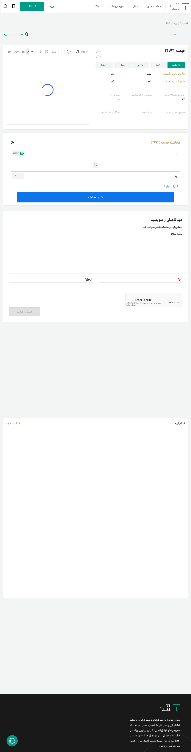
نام (180, 280)
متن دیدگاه (175, 234)
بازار (135, 6)
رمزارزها (176, 23)
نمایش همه (13, 423)
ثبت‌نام (32, 6)
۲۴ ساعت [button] (176, 65)
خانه (183, 23)
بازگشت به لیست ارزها (13, 34)
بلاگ (96, 6)
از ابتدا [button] (104, 65)
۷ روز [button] (158, 65)
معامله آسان (154, 6)
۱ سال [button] (122, 65)
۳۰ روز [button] (140, 65)
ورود (52, 6)
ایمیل (88, 280)
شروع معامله (95, 197)
